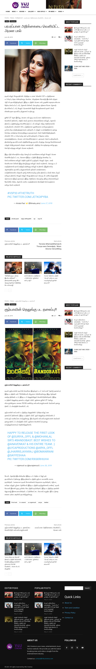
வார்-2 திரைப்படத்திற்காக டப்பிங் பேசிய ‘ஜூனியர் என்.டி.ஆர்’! (32, 278)
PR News (52, 11)
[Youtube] (82, 648)
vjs (34, 219)
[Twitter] (77, 648)
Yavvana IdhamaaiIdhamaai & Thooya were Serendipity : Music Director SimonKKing (49, 246)
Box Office (41, 11)
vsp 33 (40, 219)
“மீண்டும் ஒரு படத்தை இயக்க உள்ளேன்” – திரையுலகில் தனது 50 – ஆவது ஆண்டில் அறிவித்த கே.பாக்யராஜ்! (13, 280)
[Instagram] (72, 648)
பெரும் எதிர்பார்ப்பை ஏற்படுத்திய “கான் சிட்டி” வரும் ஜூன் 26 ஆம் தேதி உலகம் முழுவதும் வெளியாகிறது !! (81, 40)
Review (21, 11)
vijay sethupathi (26, 219)
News (14, 11)
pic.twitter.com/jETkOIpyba (27, 197)
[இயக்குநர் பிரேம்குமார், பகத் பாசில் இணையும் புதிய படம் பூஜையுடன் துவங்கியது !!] (69, 29)
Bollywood (28, 273)
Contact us (69, 618)
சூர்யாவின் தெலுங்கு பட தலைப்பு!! (17, 244)
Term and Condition (72, 608)
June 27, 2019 (46, 203)
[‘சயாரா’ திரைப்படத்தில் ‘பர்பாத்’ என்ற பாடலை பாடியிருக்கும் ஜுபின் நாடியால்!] (52, 268)
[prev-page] (6, 290)
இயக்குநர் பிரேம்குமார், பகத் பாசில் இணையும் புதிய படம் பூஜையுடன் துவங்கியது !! (82, 30)
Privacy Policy (70, 613)
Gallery (31, 11)
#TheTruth (26, 193)
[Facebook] (67, 648)
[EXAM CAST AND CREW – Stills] (69, 68)
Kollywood (18, 18)
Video (60, 11)
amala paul (15, 219)
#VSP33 (12, 193)
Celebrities (8, 273)
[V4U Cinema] (14, 646)
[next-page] (9, 290)
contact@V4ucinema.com (44, 659)
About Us (68, 603)
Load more (77, 75)
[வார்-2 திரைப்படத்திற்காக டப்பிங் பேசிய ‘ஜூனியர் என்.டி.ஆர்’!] (33, 268)
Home (8, 11)
